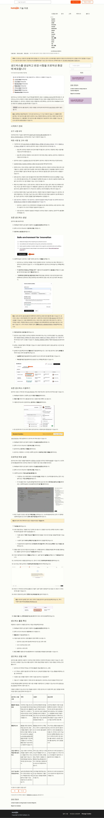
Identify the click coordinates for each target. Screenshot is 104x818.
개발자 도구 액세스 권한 (46, 337)
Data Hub (17, 86)
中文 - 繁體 (53, 37)
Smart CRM (18, 90)
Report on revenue (16, 806)
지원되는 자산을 (22, 103)
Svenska (53, 34)
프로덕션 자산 (27, 160)
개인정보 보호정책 (75, 814)
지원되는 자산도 (48, 97)
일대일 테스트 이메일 (20, 202)
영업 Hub (17, 81)
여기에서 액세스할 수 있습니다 (71, 60)
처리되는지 (56, 339)
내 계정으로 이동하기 (56, 51)
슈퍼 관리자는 (31, 392)
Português (53, 24)
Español (53, 19)
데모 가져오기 (75, 2)
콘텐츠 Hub (18, 88)
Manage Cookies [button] (86, 814)
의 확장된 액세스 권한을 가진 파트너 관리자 (42, 144)
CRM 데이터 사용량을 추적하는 (44, 324)
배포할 (51, 460)
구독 (30, 77)
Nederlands (54, 28)
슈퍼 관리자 (52, 107)
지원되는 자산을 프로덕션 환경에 (27, 736)
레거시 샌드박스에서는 (17, 137)
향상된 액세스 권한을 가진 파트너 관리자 (28, 337)
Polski (52, 32)
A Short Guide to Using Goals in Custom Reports (23, 802)
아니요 (22, 791)
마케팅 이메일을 (31, 202)
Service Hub (18, 84)
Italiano (53, 30)
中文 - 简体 (53, 45)
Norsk (52, 41)
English (53, 47)
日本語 (52, 22)
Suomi (52, 36)
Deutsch (53, 20)
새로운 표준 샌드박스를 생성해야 (38, 135)
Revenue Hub (18, 92)
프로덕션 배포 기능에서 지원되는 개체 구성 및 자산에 (28, 164)
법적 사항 (65, 814)
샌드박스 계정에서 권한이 (42, 339)
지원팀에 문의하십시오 (30, 601)
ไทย (52, 43)
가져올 (14, 320)
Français (53, 26)
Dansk (52, 39)
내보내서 (53, 318)
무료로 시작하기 (87, 2)
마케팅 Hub (18, 79)
